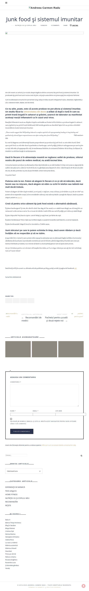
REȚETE (8, 505)
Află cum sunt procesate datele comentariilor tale (59, 445)
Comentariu (15, 382)
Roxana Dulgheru (11, 560)
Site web (59, 411)
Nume (13, 411)
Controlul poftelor (44, 345)
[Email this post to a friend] (30, 300)
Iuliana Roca (9, 540)
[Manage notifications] (83, 586)
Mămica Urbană (10, 548)
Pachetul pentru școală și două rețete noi (64, 318)
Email (35, 411)
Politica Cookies (54, 587)
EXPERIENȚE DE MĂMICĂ (15, 487)
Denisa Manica (10, 534)
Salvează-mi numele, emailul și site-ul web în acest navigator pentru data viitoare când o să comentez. (43, 422)
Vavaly (7, 568)
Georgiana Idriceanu (12, 537)
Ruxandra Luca (10, 563)
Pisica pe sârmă (10, 554)
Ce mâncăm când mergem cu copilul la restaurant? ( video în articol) (18, 345)
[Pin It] (23, 300)
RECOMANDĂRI (11, 502)
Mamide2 (8, 551)
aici (75, 268)
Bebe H (7, 520)
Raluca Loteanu (10, 557)
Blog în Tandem (10, 525)
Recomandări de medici (24, 318)
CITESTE (44, 353)
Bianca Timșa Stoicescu (13, 523)
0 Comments (55, 25)
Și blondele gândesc (12, 565)
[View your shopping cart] (81, 3)
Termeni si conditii (36, 587)
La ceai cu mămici (11, 543)
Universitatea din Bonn (34, 112)
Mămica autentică (11, 545)
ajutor (20, 197)
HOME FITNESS (11, 494)
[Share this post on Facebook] (8, 300)
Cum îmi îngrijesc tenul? (71, 345)
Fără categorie (11, 491)
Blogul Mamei (10, 528)
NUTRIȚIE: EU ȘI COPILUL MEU (25, 25)
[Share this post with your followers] (16, 300)
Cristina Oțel (9, 531)
